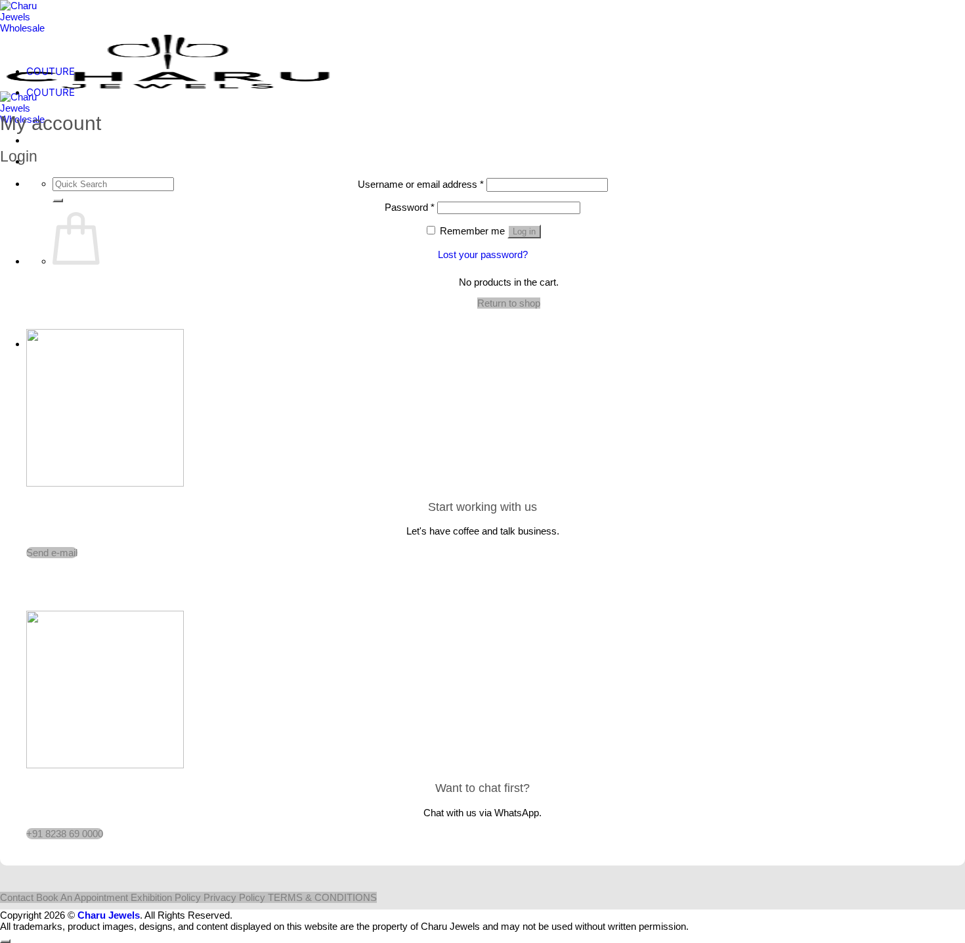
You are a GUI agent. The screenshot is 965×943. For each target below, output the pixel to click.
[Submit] (58, 200)
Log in (524, 231)
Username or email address (421, 184)
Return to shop (508, 303)
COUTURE (50, 71)
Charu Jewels (108, 915)
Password (410, 207)
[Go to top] (5, 941)
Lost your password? (483, 254)
